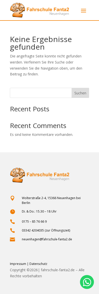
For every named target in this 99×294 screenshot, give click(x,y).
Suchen (80, 93)
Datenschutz (38, 264)
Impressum (18, 264)
